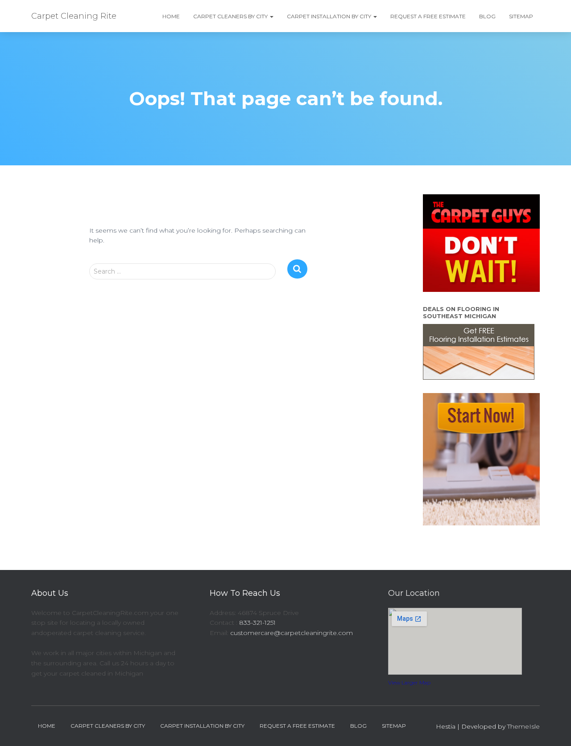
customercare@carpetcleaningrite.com (291, 633)
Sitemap (521, 16)
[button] (271, 16)
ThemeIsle (523, 726)
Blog (487, 16)
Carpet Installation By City (329, 16)
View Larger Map (409, 682)
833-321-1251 (257, 623)
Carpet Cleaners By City (231, 16)
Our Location (414, 593)
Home (171, 16)
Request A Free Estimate (428, 16)
